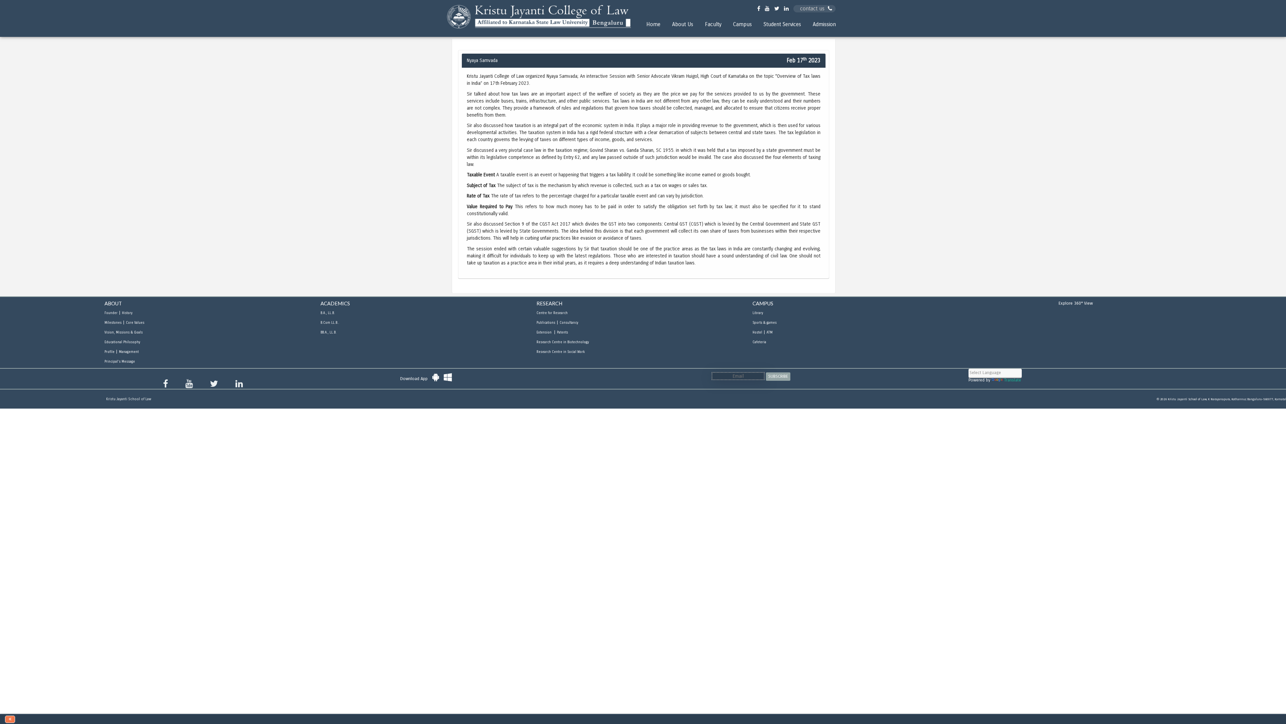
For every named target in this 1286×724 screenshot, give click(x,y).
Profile (109, 352)
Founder (111, 313)
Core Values (135, 323)
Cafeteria (759, 342)
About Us (682, 24)
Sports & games (765, 323)
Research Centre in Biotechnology (563, 342)
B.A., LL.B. (327, 313)
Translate (1012, 380)
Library (758, 313)
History (127, 313)
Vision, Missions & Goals (123, 332)
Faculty (713, 24)
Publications (546, 323)
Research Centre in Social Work (561, 352)
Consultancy (569, 323)
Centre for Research (552, 313)
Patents (562, 332)
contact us (812, 8)
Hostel (757, 332)
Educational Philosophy (122, 342)
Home (653, 24)
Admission (824, 24)
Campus (742, 24)
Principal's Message (119, 362)
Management (129, 352)
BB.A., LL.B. (328, 332)
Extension (545, 332)
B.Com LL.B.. (329, 323)
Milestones (113, 323)
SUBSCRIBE (778, 376)
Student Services (782, 24)
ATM (770, 332)
